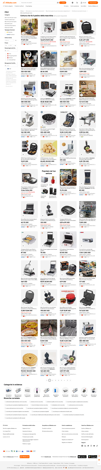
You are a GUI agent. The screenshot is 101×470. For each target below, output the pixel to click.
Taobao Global (56, 463)
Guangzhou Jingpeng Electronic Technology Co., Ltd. (68, 313)
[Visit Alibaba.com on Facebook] (82, 446)
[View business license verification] (64, 468)
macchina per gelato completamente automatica (77, 401)
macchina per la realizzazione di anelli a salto (62, 411)
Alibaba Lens (10, 456)
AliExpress (29, 463)
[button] (58, 3)
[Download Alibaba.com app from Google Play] (93, 456)
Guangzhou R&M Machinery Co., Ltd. (29, 104)
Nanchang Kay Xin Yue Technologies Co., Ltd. (29, 43)
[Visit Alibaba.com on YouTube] (94, 446)
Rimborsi (64, 436)
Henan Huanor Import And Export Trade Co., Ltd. (68, 104)
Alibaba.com (73, 456)
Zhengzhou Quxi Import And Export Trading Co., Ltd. (68, 284)
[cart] (77, 2)
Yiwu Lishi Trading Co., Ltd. (27, 196)
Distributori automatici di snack (79, 11)
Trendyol (66, 463)
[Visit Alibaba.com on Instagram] (91, 446)
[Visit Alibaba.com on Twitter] (88, 446)
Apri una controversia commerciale (70, 434)
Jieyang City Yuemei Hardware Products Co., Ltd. (48, 45)
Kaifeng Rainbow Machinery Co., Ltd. (48, 135)
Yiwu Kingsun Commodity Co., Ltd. (87, 104)
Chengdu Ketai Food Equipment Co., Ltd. (87, 75)
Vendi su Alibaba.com (86, 428)
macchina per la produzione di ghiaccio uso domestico (17, 411)
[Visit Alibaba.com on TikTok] (97, 446)
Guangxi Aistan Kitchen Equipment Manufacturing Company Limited (29, 164)
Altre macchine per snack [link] (26, 13)
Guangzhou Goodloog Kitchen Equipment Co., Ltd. (29, 135)
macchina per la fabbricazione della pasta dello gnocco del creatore (45, 414)
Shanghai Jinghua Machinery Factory (87, 225)
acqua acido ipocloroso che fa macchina (14, 408)
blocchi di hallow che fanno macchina (40, 405)
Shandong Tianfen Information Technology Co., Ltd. (48, 255)
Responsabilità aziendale (8, 434)
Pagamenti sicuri (26, 428)
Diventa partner (85, 439)
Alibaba (22, 11)
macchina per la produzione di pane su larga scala (16, 414)
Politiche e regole (27, 443)
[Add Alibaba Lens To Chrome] (25, 456)
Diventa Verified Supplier (87, 436)
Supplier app (48, 456)
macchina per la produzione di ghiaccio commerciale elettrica (65, 408)
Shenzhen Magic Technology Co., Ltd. (87, 164)
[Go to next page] (70, 380)
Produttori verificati (46, 428)
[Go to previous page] (46, 380)
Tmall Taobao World (43, 463)
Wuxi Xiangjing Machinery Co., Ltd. (87, 255)
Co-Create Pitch (6, 431)
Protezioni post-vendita (28, 436)
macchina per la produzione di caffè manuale (15, 418)
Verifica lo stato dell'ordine (87, 434)
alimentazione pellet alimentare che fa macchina (16, 401)
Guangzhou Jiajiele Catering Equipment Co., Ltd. (48, 284)
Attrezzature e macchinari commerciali (35, 11)
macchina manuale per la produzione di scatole (74, 414)
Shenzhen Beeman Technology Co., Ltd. (87, 44)
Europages (72, 463)
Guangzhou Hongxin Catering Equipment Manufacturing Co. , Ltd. (29, 225)
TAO (62, 463)
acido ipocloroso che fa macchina (76, 405)
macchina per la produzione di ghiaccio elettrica (37, 408)
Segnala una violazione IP (67, 439)
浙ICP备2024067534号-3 (88, 467)
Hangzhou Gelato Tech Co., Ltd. (28, 74)
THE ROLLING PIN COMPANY (86, 135)
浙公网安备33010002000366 (75, 467)
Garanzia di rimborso (27, 431)
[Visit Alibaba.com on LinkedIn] (85, 446)
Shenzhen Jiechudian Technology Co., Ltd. (29, 314)
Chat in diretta (65, 431)
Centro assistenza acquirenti (68, 428)
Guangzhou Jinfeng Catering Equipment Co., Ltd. (68, 255)
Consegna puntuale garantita (29, 434)
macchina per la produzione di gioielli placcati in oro (17, 405)
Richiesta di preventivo (47, 431)
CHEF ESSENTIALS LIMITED (46, 226)
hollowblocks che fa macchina (58, 405)
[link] (99, 456)
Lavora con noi (6, 436)
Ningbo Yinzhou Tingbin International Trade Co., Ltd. (68, 135)
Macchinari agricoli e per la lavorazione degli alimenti (58, 11)
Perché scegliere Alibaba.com (10, 428)
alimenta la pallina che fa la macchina (55, 401)
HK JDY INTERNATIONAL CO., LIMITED (48, 104)
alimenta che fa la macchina (37, 401)
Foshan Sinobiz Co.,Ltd (65, 74)
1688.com (35, 463)
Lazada (50, 463)
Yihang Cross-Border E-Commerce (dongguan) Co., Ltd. (68, 226)
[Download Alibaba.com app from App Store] (82, 456)
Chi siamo (5, 425)
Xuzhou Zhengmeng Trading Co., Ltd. (87, 313)
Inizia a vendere (85, 431)
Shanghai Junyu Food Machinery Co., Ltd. (48, 164)
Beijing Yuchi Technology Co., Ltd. (87, 284)
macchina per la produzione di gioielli (41, 411)
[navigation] (11, 195)
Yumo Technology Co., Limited (67, 44)
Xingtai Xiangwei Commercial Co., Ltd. (68, 193)
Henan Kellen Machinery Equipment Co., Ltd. (68, 163)
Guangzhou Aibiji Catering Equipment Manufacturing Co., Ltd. (87, 193)
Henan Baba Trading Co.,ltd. (27, 255)
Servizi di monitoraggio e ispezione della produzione (30, 440)
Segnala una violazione (67, 442)
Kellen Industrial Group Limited (28, 284)
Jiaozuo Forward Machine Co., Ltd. (48, 313)
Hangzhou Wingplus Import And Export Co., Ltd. (48, 74)
